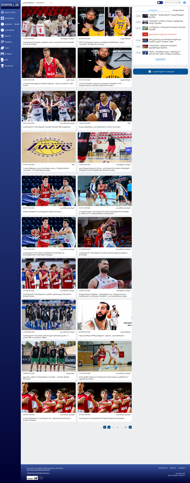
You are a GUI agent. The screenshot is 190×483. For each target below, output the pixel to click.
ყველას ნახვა (160, 59)
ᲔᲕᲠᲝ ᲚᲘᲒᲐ (70, 80)
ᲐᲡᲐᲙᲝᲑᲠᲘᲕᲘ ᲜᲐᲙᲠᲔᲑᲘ (67, 123)
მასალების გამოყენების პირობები (38, 470)
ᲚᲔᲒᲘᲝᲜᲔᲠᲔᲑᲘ (126, 38)
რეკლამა (173, 468)
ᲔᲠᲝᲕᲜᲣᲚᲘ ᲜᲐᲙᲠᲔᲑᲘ (68, 38)
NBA (129, 123)
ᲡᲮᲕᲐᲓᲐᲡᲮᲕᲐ (70, 373)
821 (126, 427)
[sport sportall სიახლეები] (184, 2)
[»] (130, 427)
